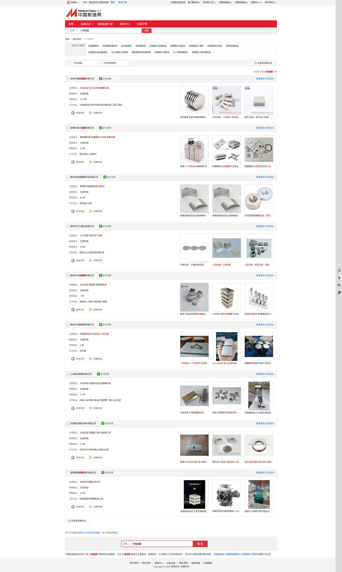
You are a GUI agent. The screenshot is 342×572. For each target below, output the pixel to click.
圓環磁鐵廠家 (232, 45)
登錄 (112, 2)
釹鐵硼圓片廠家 (196, 45)
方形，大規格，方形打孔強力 (226, 117)
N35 (84, 235)
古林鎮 (82, 350)
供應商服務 (224, 2)
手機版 (73, 2)
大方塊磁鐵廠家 (180, 52)
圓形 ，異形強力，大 (259, 117)
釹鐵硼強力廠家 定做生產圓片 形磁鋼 (226, 166)
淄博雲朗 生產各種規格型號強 (194, 511)
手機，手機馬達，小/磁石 (194, 264)
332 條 (83, 99)
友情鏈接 (208, 563)
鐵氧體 (85, 137)
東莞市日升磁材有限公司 (82, 226)
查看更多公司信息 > (265, 78)
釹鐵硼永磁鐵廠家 (158, 45)
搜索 (146, 30)
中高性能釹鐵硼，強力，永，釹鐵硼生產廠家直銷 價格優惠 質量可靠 (194, 412)
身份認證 (107, 78)
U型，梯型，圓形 (259, 264)
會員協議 (195, 563)
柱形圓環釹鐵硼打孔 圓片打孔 (259, 215)
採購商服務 (240, 2)
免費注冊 (122, 2)
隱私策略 (183, 563)
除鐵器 (90, 481)
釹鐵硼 (103, 87)
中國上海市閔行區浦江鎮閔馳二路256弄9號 (100, 400)
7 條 (82, 295)
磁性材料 (93, 235)
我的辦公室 (208, 2)
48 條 (82, 493)
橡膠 (111, 137)
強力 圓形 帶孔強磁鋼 (259, 461)
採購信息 (86, 23)
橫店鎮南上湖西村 (88, 154)
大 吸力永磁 (224, 363)
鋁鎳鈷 (101, 186)
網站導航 (269, 2)
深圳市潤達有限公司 (82, 78)
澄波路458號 (85, 203)
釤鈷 (84, 87)
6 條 (82, 345)
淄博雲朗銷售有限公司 (83, 472)
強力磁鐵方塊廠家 (119, 52)
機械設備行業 (105, 23)
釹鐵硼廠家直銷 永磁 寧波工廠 (259, 363)
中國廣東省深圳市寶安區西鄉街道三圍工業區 (100, 104)
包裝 (84, 432)
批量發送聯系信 (264, 63)
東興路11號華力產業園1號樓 (93, 301)
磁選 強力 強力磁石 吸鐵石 (194, 461)
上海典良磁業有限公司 (81, 374)
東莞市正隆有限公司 (82, 275)
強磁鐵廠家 (140, 45)
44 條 (82, 197)
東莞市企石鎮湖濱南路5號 (91, 252)
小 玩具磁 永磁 (194, 363)
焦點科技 (175, 566)
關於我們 (134, 563)
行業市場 (142, 23)
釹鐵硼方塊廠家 (162, 52)
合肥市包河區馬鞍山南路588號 (94, 449)
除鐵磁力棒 (94, 432)
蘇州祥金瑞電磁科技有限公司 (84, 177)
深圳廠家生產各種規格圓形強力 (194, 117)
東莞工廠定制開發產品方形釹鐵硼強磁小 (194, 314)
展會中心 (125, 23)
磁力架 (97, 481)
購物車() (195, 2)
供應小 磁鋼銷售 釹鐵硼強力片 (194, 166)
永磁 (95, 333)
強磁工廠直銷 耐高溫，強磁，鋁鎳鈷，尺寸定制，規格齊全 (226, 412)
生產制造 (84, 93)
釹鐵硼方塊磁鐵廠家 (201, 52)
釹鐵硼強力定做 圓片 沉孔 (259, 166)
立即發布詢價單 (92, 532)
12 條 (82, 394)
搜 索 (200, 543)
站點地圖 (171, 563)
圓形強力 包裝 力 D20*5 (226, 461)
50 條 (82, 148)
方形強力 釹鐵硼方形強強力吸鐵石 (226, 314)
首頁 (71, 23)
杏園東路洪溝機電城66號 (91, 498)
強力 (93, 87)
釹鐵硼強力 (98, 137)
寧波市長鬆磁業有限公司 (82, 324)
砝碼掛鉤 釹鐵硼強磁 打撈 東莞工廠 (259, 314)
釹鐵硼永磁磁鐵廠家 (98, 52)
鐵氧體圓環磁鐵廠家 (141, 52)
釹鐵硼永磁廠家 (177, 45)
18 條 (82, 246)
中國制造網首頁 (178, 2)
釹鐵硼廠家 (93, 45)
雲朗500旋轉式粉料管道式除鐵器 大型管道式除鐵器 (259, 511)
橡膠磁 (83, 186)
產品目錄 (77, 39)
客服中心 (255, 2)
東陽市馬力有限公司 (82, 127)
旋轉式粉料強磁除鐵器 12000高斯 (226, 511)
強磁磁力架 (105, 432)
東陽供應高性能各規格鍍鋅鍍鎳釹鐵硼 (194, 215)
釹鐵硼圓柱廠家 (214, 45)
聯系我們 (146, 563)
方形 (104, 333)
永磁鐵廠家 (126, 45)
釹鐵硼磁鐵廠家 (110, 45)
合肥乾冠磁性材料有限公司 (83, 423)
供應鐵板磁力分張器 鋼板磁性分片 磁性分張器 (259, 412)
